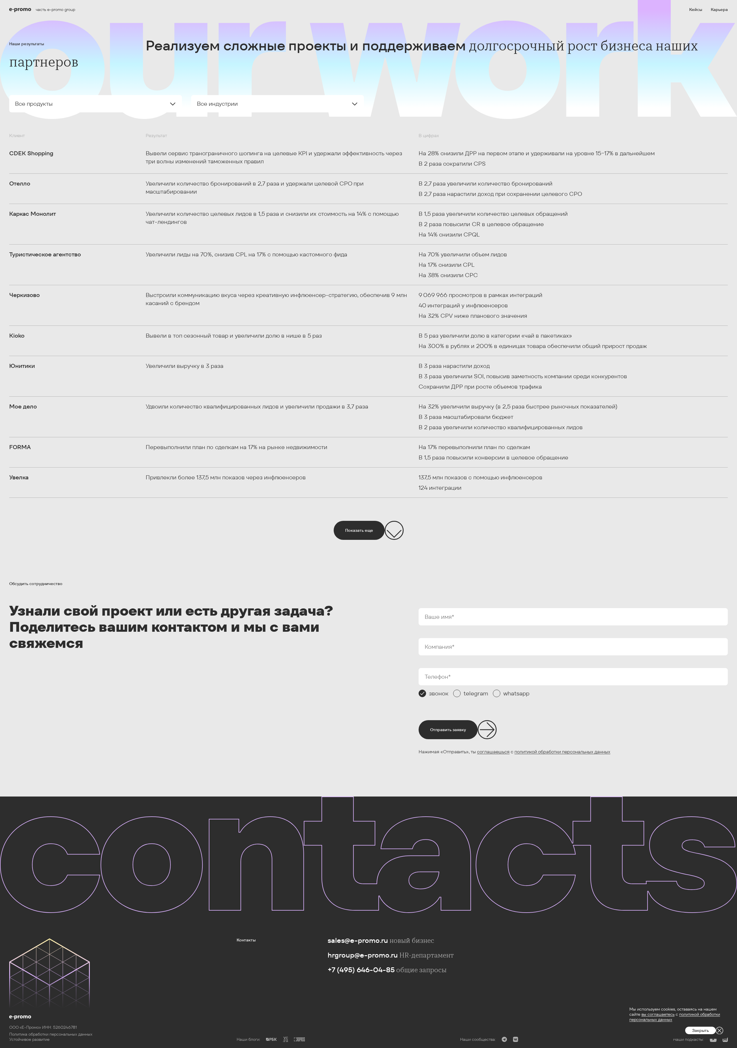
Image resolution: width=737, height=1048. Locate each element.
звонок (439, 693)
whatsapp (516, 693)
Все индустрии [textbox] (217, 103)
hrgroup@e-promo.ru (363, 955)
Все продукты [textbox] (34, 103)
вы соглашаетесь (658, 1014)
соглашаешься (493, 752)
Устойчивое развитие (29, 1039)
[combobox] (95, 103)
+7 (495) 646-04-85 (361, 969)
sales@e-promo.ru (358, 940)
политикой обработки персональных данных (562, 752)
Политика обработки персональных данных (50, 1034)
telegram (476, 693)
